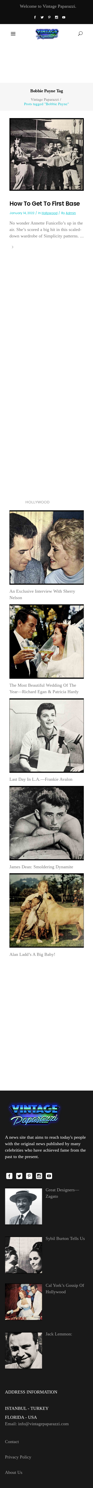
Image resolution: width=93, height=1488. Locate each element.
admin (71, 213)
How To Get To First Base (44, 203)
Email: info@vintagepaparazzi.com (37, 1423)
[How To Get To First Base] (46, 154)
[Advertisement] (46, 62)
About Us (13, 1472)
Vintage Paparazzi (45, 99)
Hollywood (50, 213)
